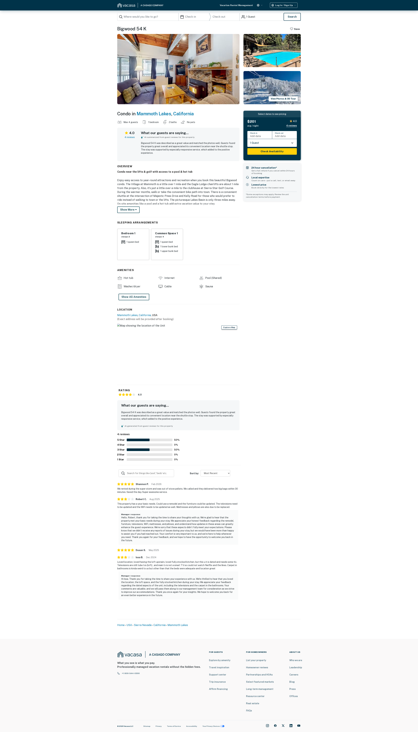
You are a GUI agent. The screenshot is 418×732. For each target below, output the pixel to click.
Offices (293, 696)
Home (121, 625)
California (183, 113)
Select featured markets (260, 682)
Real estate (252, 703)
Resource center (255, 696)
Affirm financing (218, 689)
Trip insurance (217, 682)
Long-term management (259, 689)
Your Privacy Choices (211, 726)
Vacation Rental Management (236, 5)
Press (292, 689)
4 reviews (130, 137)
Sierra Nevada (143, 625)
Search (292, 16)
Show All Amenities (133, 296)
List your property (256, 660)
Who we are (295, 660)
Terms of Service (174, 726)
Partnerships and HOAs (259, 674)
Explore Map (229, 327)
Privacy (159, 726)
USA (129, 625)
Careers (293, 674)
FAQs (249, 710)
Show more (127, 209)
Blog (292, 682)
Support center (217, 674)
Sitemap (146, 726)
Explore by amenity (219, 660)
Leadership (295, 667)
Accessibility (191, 726)
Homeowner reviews (257, 667)
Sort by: (194, 473)
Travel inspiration (219, 667)
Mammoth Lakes (154, 113)
